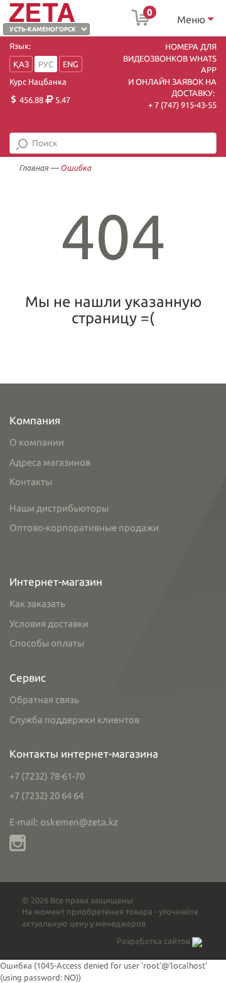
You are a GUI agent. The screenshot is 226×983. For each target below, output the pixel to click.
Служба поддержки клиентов (74, 719)
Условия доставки (49, 623)
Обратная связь (44, 699)
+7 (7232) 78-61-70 (47, 776)
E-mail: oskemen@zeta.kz (63, 822)
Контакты (30, 481)
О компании (36, 442)
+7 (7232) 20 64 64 (46, 795)
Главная (33, 167)
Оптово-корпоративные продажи (84, 527)
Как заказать (37, 603)
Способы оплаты (46, 643)
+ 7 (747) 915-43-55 (182, 104)
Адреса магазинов (49, 462)
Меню (192, 19)
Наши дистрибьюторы (59, 508)
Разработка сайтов (154, 941)
